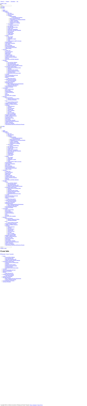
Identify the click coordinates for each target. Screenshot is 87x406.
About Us (2, 1)
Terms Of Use (40, 404)
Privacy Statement (33, 404)
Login (5, 3)
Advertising (13, 1)
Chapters (7, 1)
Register (2, 3)
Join (17, 1)
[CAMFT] (2, 6)
